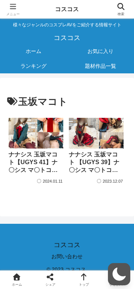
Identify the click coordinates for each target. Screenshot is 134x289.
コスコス (67, 9)
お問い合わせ (67, 256)
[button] (119, 274)
